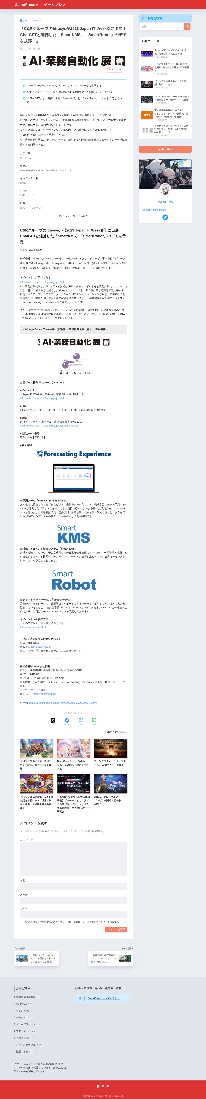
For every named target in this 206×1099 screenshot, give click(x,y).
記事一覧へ (165, 149)
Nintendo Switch (28, 997)
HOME (105, 1086)
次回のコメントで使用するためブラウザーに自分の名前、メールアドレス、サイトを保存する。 (72, 922)
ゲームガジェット (28, 1024)
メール (24, 894)
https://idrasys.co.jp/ (39, 646)
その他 (22, 1038)
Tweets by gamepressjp (153, 210)
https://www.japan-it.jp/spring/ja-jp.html (42, 282)
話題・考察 (24, 1051)
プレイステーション (30, 1044)
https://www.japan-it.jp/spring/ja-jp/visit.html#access (49, 425)
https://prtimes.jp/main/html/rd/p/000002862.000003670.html (63, 702)
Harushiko (165, 201)
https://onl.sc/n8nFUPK (33, 627)
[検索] (187, 26)
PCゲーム (24, 1003)
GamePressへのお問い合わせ (104, 998)
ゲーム (123, 732)
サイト (24, 908)
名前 (22, 880)
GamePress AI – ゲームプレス (40, 4)
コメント (27, 839)
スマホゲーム (26, 1031)
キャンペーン (26, 1010)
